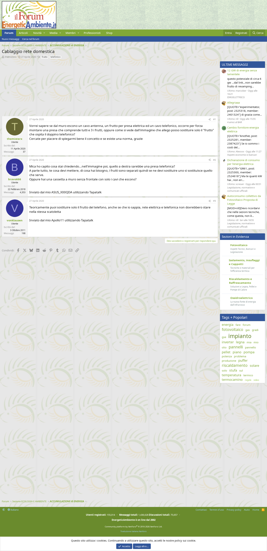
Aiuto (247, 509)
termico (248, 375)
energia (227, 324)
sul (241, 370)
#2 (214, 159)
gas (247, 330)
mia (249, 342)
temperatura (231, 375)
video (256, 380)
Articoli (23, 33)
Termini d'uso (216, 509)
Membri (71, 33)
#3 (214, 200)
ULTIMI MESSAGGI (235, 64)
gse (224, 337)
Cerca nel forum (30, 39)
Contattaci (201, 509)
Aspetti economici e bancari (242, 154)
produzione (229, 360)
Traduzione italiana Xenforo (133, 531)
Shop (109, 33)
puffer (243, 360)
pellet (226, 352)
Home (255, 509)
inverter (228, 342)
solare (254, 365)
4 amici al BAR (234, 122)
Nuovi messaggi (10, 39)
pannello (250, 347)
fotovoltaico (232, 329)
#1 (214, 119)
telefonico (55, 56)
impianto (239, 336)
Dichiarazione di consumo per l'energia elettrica (243, 162)
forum (246, 325)
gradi (255, 330)
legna (240, 342)
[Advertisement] (109, 86)
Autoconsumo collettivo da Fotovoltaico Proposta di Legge (244, 199)
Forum (9, 33)
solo (224, 370)
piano (237, 352)
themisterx (11, 56)
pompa (249, 352)
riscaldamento (235, 365)
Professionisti (92, 33)
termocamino (232, 379)
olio (224, 347)
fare (238, 325)
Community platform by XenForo (133, 526)
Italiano (14, 509)
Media (53, 33)
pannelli (236, 346)
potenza (227, 356)
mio (256, 342)
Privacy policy (234, 509)
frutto (44, 56)
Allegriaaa (233, 102)
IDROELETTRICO (236, 97)
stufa (233, 370)
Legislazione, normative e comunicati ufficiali (241, 189)
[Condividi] (209, 119)
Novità (37, 33)
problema (240, 356)
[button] (44, 32)
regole (248, 380)
